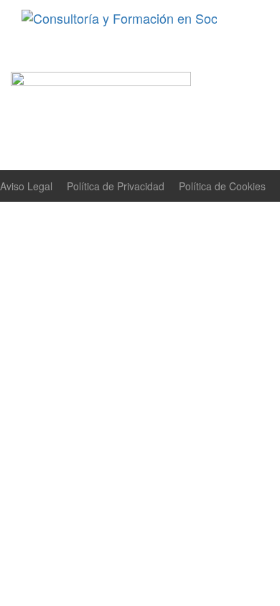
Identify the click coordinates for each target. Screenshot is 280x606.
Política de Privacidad (115, 186)
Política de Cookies (222, 186)
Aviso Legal (26, 186)
